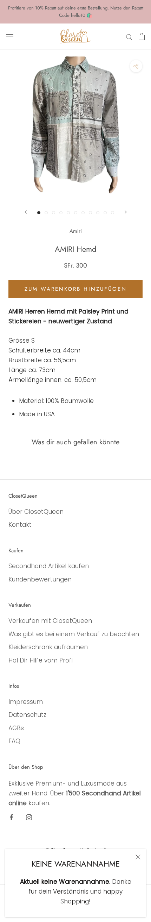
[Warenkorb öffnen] (142, 36)
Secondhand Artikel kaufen (48, 566)
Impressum (25, 702)
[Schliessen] (137, 857)
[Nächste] (126, 212)
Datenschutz (27, 715)
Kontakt (20, 524)
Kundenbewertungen (40, 579)
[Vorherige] (26, 212)
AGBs (16, 728)
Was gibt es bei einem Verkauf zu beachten (73, 634)
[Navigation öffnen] (9, 36)
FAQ (14, 741)
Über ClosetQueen (36, 511)
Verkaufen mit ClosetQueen (50, 621)
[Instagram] (29, 817)
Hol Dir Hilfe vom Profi (40, 660)
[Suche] (129, 36)
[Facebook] (11, 817)
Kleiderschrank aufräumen (48, 647)
